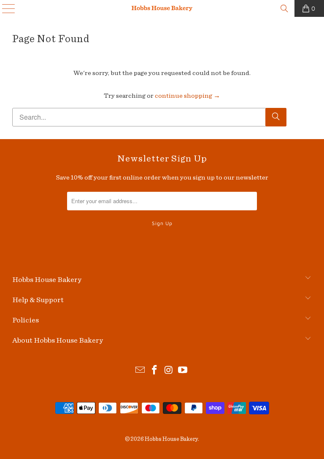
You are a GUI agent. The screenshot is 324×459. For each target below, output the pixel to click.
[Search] (284, 8)
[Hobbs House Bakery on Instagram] (168, 371)
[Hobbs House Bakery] (162, 8)
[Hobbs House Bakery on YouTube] (183, 371)
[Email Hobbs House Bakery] (140, 371)
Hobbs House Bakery (171, 439)
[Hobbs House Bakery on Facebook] (154, 371)
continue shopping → (187, 95)
